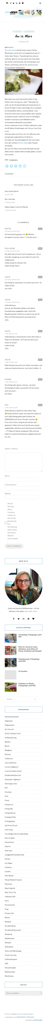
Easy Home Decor (12, 191)
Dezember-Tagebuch (13, 779)
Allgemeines (28, 31)
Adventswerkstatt (12, 717)
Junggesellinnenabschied (14, 855)
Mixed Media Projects (13, 880)
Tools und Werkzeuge (13, 951)
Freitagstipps (10, 821)
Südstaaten (9, 947)
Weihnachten (10, 972)
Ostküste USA (10, 896)
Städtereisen (9, 938)
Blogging (8, 750)
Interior (8, 846)
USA (6, 963)
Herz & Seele (10, 838)
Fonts (7, 800)
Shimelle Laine (10, 50)
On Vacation (22, 671)
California (9, 758)
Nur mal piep (10, 199)
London (8, 871)
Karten (7, 859)
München (8, 884)
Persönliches (10, 905)
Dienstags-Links (11, 784)
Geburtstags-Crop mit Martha (16, 207)
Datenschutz (21, 1017)
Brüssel (8, 754)
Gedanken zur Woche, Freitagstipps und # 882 (27, 685)
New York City (10, 892)
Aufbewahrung (10, 737)
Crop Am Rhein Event (13, 771)
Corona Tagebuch (11, 767)
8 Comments (9, 174)
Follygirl (10, 248)
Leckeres (8, 867)
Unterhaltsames (11, 959)
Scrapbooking (10, 926)
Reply (40, 228)
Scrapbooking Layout (13, 930)
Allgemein (17, 31)
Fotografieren (10, 813)
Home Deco (9, 842)
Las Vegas (8, 863)
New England (10, 888)
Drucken (8, 792)
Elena (8, 379)
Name (7, 476)
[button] (7, 166)
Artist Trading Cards (13, 733)
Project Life (9, 913)
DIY (6, 788)
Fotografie (9, 809)
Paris (7, 901)
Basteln (8, 742)
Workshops (9, 976)
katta (8, 229)
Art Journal (9, 729)
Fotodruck (9, 804)
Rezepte (8, 922)
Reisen (7, 917)
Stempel (8, 942)
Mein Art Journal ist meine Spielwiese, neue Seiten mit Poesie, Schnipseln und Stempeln (30, 649)
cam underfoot (10, 763)
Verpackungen (10, 968)
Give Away (9, 830)
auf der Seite (23, 143)
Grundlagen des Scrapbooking (16, 834)
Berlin (7, 746)
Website (8, 494)
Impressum (30, 1017)
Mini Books (9, 876)
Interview (8, 850)
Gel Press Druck (11, 825)
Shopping (8, 934)
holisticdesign (37, 1020)
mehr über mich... (31, 611)
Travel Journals (11, 955)
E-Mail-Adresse (11, 485)
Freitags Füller (10, 817)
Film (6, 796)
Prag (6, 909)
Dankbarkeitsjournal (13, 775)
